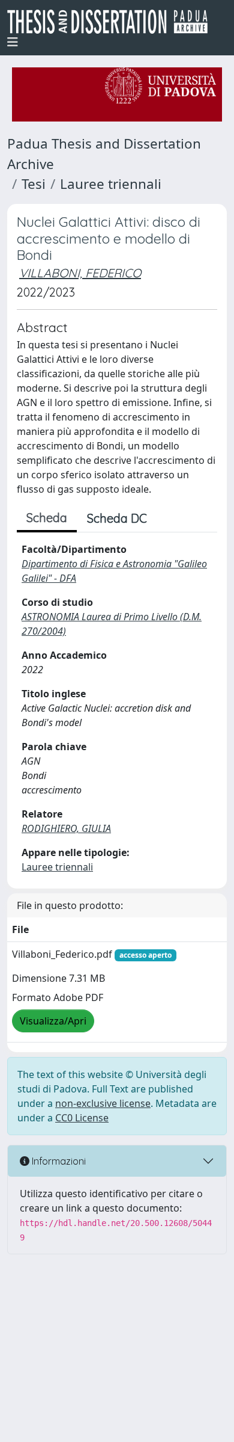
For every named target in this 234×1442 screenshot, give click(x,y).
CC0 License (82, 1117)
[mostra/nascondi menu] (12, 42)
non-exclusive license (103, 1103)
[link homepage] (112, 21)
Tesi (34, 183)
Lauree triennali (110, 183)
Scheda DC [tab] (117, 518)
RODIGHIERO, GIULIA (66, 828)
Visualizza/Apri (53, 1021)
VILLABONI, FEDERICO (80, 272)
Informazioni (57, 1161)
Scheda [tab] (46, 517)
